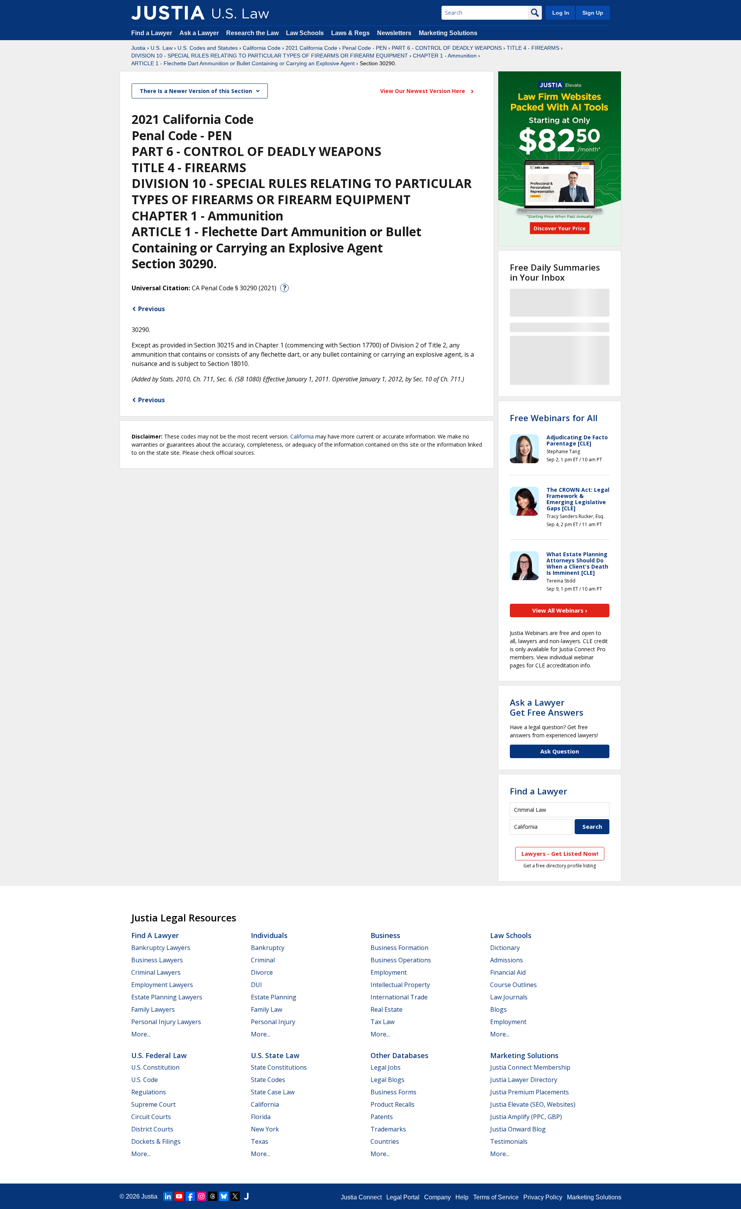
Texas (259, 1141)
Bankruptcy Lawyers (160, 947)
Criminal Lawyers (156, 972)
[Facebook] (190, 1196)
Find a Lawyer (151, 33)
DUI (256, 984)
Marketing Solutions (448, 33)
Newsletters (394, 33)
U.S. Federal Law (159, 1055)
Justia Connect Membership (530, 1067)
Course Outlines (513, 984)
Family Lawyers (153, 1009)
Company (437, 1197)
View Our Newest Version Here (423, 91)
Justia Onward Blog (518, 1129)
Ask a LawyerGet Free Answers (547, 707)
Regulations (148, 1092)
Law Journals (509, 997)
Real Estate (386, 1009)
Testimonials (509, 1141)
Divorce (262, 972)
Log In (560, 13)
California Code (262, 48)
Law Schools (305, 33)
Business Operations (400, 960)
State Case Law (272, 1092)
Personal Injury (273, 1022)
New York (265, 1129)
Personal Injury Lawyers (166, 1022)
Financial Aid (508, 972)
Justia (138, 48)
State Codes (268, 1079)
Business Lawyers (157, 960)
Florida (261, 1116)
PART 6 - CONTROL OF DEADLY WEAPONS (447, 48)
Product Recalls (392, 1104)
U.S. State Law (275, 1055)
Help (462, 1197)
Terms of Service (496, 1197)
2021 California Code (311, 48)
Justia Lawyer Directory (523, 1079)
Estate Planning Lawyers (166, 997)
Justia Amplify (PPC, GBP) (526, 1116)
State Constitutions (279, 1067)
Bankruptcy (267, 947)
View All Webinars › (559, 610)
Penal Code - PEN (364, 48)
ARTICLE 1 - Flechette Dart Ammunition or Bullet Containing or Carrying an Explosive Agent (243, 63)
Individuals (269, 935)
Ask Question (559, 751)
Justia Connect (361, 1197)
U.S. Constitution (155, 1067)
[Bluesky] (223, 1196)
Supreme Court (153, 1104)
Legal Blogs (387, 1079)
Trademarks (388, 1129)
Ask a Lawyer (199, 33)
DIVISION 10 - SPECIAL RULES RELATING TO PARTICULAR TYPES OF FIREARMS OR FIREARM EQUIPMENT (269, 55)
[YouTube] (179, 1196)
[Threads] (212, 1196)
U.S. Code (144, 1079)
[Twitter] (235, 1196)
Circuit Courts (151, 1116)
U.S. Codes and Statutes (208, 48)
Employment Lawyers (162, 984)
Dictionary (505, 947)
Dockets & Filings (156, 1141)
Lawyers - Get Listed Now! (559, 853)
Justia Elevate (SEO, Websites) (532, 1104)
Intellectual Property (400, 984)
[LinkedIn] (168, 1196)
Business (385, 935)
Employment (388, 972)
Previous (151, 309)
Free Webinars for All (553, 418)
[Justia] (168, 13)
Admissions (506, 960)
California (302, 436)
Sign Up (592, 13)
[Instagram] (201, 1196)
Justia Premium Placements (529, 1092)
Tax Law (382, 1022)
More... (141, 1034)
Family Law (266, 1009)
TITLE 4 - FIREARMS (533, 48)
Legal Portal (403, 1197)
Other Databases (399, 1055)
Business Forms (393, 1092)
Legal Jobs (385, 1067)
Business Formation (399, 947)
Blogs (498, 1009)
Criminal (263, 960)
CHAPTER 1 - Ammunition (445, 55)
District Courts (152, 1129)
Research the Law (252, 33)
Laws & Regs (350, 33)
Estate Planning (273, 997)
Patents (381, 1116)
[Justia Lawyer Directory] (246, 1196)
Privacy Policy (542, 1197)
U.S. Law (162, 48)
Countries (384, 1141)
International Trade (399, 997)
